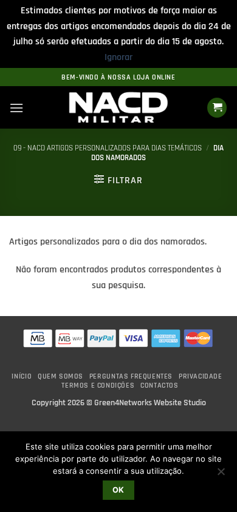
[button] (16, 108)
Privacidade (200, 376)
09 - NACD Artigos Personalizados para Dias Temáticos (107, 148)
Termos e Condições (97, 385)
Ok (118, 489)
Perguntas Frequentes (131, 376)
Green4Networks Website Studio (150, 402)
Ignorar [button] (118, 57)
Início (22, 376)
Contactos (159, 385)
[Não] (220, 475)
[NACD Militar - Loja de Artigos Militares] (118, 108)
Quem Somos (60, 376)
